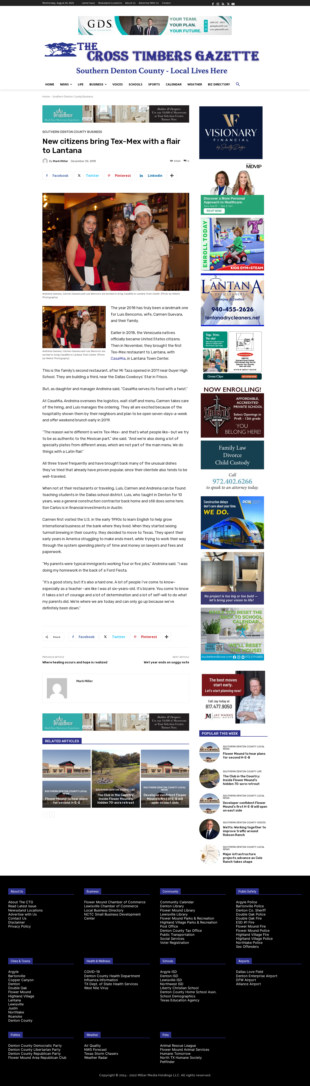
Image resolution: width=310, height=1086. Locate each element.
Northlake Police (249, 942)
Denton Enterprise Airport (256, 976)
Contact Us (17, 918)
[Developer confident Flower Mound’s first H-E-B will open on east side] (165, 778)
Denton (14, 984)
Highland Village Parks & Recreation (188, 922)
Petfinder (167, 1062)
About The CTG (20, 902)
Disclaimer (16, 922)
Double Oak (17, 988)
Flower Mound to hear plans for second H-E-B (66, 801)
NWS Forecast (95, 1049)
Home (46, 96)
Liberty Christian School (179, 988)
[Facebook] (212, 2)
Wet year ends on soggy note (166, 662)
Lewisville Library (174, 914)
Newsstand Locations (25, 910)
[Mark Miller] (45, 161)
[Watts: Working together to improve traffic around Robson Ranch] (209, 829)
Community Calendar (177, 902)
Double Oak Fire (249, 918)
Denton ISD (169, 976)
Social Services (172, 938)
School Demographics (177, 996)
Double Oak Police (251, 914)
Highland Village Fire (252, 934)
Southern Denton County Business (73, 96)
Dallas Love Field (249, 972)
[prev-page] (45, 814)
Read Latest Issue (22, 906)
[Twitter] (227, 2)
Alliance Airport (248, 984)
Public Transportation (177, 934)
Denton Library (172, 906)
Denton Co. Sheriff (251, 910)
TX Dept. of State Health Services (111, 984)
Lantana (14, 1000)
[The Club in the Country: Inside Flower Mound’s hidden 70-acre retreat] (116, 778)
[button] (238, 84)
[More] (171, 175)
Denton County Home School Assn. (188, 992)
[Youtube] (233, 2)
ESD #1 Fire (245, 922)
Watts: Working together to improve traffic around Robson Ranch (244, 831)
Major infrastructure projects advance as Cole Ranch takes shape (242, 858)
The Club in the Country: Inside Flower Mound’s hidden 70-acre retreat (115, 799)
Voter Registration (174, 942)
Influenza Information (101, 980)
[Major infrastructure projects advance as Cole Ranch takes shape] (209, 854)
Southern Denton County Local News (66, 792)
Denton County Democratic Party (35, 1045)
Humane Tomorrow (175, 1053)
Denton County (20, 1020)
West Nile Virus (96, 988)
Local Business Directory (104, 910)
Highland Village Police (254, 938)
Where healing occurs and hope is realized (74, 662)
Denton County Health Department (112, 976)
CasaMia (118, 358)
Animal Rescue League (178, 1045)
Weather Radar (96, 1057)
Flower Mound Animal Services (184, 1049)
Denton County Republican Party (34, 1053)
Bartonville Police (250, 906)
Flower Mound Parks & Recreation (187, 918)
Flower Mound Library (177, 910)
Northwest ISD (171, 984)
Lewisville (16, 1004)
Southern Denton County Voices (244, 822)
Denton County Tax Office (181, 930)
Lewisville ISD (171, 980)
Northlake (16, 1012)
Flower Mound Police (253, 930)
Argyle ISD (168, 972)
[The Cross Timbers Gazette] (155, 57)
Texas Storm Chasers (101, 1053)
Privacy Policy (19, 926)
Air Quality (92, 1045)
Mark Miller (60, 161)
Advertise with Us (22, 914)
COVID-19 (92, 972)
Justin (13, 1008)
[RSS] (222, 2)
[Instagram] (217, 2)
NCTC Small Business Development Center (112, 916)
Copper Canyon (21, 980)
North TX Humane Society (181, 1057)
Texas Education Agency (179, 1000)
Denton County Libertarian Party (34, 1049)
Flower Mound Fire (251, 926)
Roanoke (15, 1016)
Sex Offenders (247, 946)
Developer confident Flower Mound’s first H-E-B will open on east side (165, 799)
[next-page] (51, 814)
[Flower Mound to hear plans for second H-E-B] (66, 778)
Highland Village (21, 996)
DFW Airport (246, 980)
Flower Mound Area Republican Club (37, 1057)
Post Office (169, 926)
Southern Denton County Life (115, 790)
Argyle (13, 972)
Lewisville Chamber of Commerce (111, 906)
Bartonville (16, 976)
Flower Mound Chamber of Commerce (115, 902)
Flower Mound (19, 992)
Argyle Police (246, 902)
